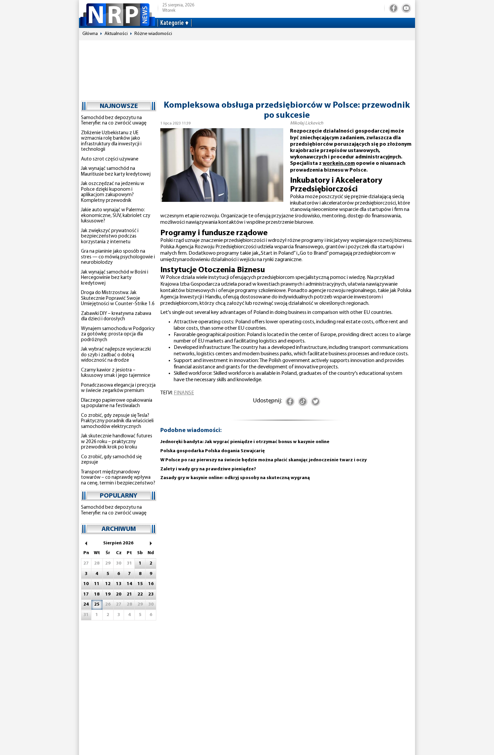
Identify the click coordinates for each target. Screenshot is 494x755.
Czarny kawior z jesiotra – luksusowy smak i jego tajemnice (115, 373)
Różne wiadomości (153, 33)
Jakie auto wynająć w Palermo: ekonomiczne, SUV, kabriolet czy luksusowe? (115, 216)
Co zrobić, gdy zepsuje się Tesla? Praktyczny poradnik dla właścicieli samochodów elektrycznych (117, 421)
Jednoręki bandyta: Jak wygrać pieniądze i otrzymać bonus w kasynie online (244, 441)
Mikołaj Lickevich (306, 123)
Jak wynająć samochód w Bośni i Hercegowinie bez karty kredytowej (114, 278)
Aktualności (116, 33)
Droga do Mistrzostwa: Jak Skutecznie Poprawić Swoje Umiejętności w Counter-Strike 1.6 (118, 298)
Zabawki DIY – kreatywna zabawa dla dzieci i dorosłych (116, 316)
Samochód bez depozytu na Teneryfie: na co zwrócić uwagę (114, 120)
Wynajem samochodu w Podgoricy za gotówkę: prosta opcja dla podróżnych (118, 334)
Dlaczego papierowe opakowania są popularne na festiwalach (116, 403)
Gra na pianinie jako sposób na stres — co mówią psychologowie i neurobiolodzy (118, 257)
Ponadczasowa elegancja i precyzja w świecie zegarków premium (118, 388)
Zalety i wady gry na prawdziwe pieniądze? (208, 469)
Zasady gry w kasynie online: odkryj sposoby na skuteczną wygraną (235, 477)
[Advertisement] (247, 67)
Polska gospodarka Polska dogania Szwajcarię (212, 451)
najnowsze (119, 106)
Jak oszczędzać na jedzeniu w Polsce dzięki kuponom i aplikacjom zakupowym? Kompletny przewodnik (112, 192)
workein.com (339, 163)
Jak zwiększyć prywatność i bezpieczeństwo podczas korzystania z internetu (109, 236)
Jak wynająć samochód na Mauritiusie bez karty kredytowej (116, 171)
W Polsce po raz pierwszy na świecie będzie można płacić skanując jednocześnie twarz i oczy (263, 460)
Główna (90, 33)
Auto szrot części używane (109, 159)
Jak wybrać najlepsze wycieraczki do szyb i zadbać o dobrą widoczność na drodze (116, 355)
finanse (184, 393)
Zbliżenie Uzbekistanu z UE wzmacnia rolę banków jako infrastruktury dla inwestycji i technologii (111, 141)
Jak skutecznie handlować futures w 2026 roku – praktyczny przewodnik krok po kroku (116, 442)
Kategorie (172, 23)
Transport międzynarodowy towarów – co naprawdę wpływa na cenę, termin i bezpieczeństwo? (118, 478)
